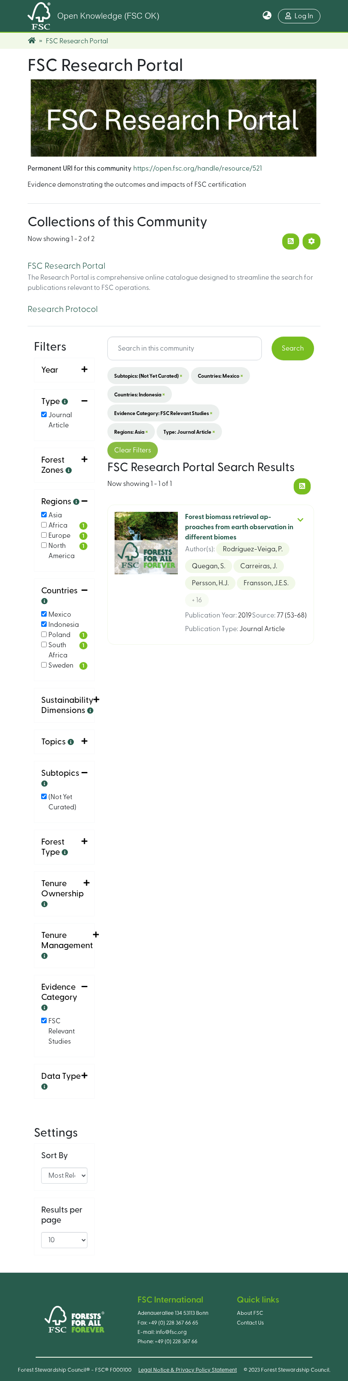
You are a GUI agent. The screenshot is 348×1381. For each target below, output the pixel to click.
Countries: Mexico (220, 375)
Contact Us (250, 1322)
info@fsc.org (171, 1332)
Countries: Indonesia (139, 394)
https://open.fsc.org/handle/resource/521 (197, 168)
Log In (304, 16)
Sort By (54, 1155)
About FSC (250, 1313)
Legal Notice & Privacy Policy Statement (187, 1370)
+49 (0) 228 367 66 (176, 1341)
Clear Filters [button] (132, 450)
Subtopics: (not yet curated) (148, 375)
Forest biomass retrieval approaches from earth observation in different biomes (239, 527)
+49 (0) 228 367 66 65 (173, 1322)
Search (293, 348)
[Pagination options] (311, 241)
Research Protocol (63, 309)
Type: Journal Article (189, 431)
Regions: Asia (131, 431)
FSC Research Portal (66, 266)
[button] (267, 16)
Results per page (61, 1215)
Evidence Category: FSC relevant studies (163, 413)
